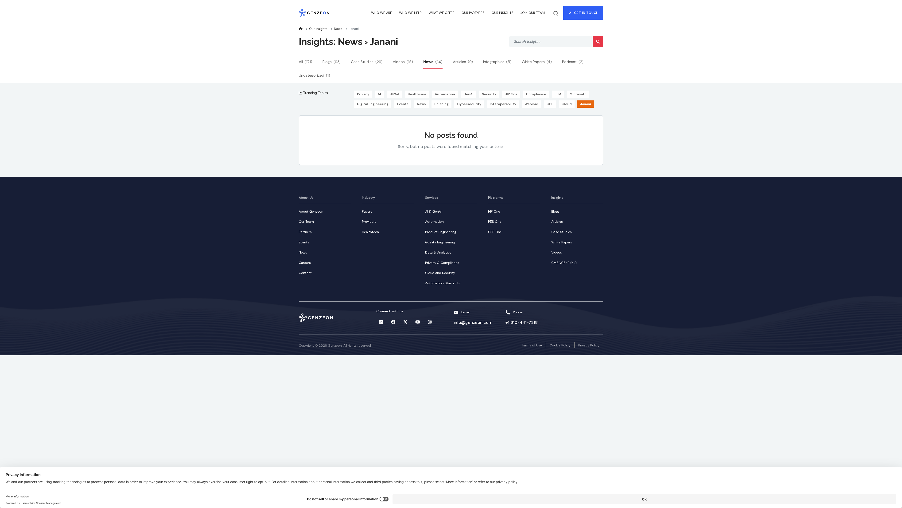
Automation (445, 94)
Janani (585, 104)
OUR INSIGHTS (502, 13)
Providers (369, 221)
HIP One (511, 94)
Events (402, 104)
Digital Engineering (373, 104)
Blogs (332, 61)
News (338, 29)
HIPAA (394, 94)
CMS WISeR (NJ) (564, 263)
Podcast (572, 61)
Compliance (536, 94)
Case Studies (366, 61)
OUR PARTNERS (473, 13)
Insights (557, 197)
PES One (494, 221)
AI (379, 94)
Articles (463, 61)
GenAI (468, 94)
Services (431, 197)
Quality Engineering (440, 242)
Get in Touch (586, 13)
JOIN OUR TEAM (533, 13)
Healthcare (417, 94)
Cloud (567, 104)
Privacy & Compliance (442, 263)
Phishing (441, 104)
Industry (368, 197)
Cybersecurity (469, 104)
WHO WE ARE (381, 13)
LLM (558, 94)
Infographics (497, 61)
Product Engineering (440, 232)
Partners (305, 232)
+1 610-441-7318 (521, 322)
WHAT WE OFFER (442, 13)
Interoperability (503, 104)
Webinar (531, 104)
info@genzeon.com (473, 322)
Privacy (363, 94)
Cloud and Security (440, 273)
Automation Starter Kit (443, 283)
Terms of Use (532, 345)
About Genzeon (311, 211)
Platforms (495, 197)
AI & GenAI (433, 211)
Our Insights (318, 29)
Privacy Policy (588, 345)
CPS (550, 104)
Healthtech (370, 232)
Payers (367, 211)
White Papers (537, 61)
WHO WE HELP (410, 13)
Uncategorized (314, 75)
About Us (306, 197)
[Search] (598, 41)
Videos (403, 61)
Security (489, 94)
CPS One (495, 232)
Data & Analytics (438, 252)
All (305, 61)
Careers (305, 263)
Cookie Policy (560, 345)
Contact (305, 273)
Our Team (306, 221)
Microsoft (578, 94)
